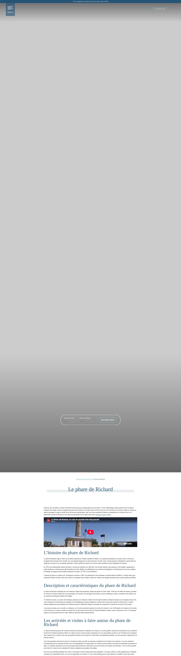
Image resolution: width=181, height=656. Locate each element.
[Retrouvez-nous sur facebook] (170, 8)
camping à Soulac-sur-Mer (103, 514)
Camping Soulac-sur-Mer (83, 479)
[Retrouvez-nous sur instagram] (174, 8)
